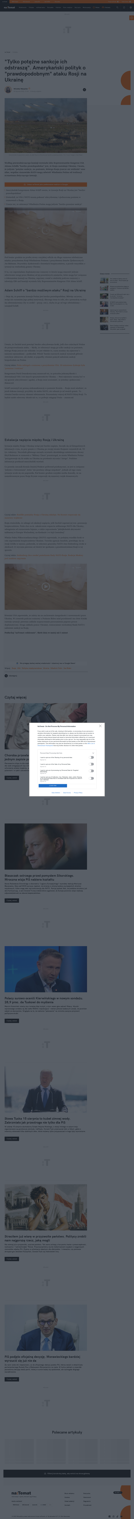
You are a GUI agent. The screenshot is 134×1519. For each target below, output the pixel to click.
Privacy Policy (78, 792)
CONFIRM (53, 785)
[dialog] (67, 759)
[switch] (91, 757)
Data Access (67, 792)
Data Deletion (56, 792)
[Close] (101, 726)
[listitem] (67, 753)
